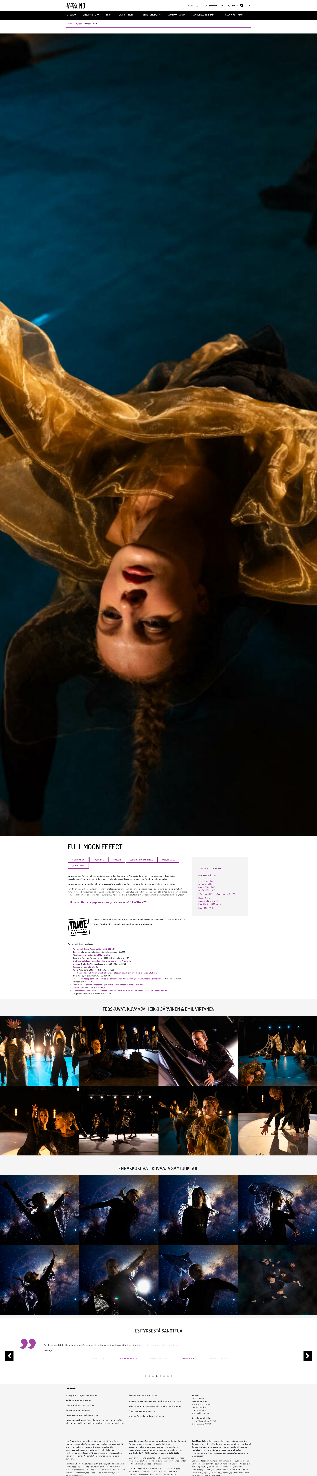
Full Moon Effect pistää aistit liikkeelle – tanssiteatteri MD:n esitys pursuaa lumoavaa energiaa (116, 979)
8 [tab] (171, 1376)
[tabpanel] (158, 1355)
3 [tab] (153, 1376)
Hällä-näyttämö (233, 14)
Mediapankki (78, 860)
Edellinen (9, 1355)
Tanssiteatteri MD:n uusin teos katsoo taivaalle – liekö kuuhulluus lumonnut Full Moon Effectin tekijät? (120, 990)
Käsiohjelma (168, 860)
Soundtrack (78, 866)
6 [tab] (164, 1376)
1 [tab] (145, 1376)
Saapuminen (126, 14)
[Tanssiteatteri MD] (76, 5)
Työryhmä (98, 860)
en (248, 5)
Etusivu (71, 14)
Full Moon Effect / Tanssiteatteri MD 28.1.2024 (94, 949)
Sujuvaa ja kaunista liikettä (85, 967)
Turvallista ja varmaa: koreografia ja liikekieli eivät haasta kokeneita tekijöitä (108, 985)
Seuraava (307, 1355)
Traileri (117, 860)
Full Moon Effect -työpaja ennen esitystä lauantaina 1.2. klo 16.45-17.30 (108, 902)
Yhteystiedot (150, 14)
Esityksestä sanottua (141, 860)
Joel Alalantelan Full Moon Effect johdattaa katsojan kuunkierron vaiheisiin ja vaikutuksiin (115, 973)
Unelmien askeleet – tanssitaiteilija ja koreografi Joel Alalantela (102, 961)
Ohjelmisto (89, 14)
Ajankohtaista (176, 14)
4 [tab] (156, 1376)
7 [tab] (168, 1376)
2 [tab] (149, 1376)
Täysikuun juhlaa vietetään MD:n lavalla (91, 955)
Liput (109, 14)
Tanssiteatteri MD (203, 14)
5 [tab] (160, 1376)
